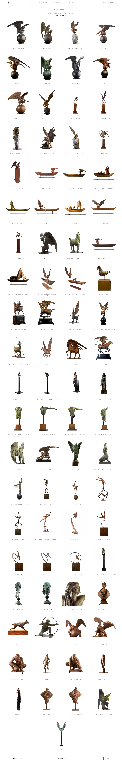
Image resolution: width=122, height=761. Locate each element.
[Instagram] (14, 758)
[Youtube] (21, 758)
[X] (19, 758)
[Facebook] (16, 758)
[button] (28, 2)
